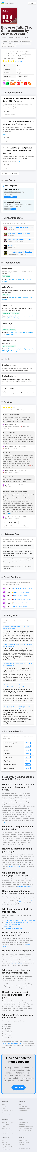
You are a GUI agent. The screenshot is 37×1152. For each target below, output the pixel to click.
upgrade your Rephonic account (11, 1043)
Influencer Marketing (7, 1131)
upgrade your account (13, 866)
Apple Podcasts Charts (8, 1146)
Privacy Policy (23, 1140)
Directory (4, 1142)
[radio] (3, 61)
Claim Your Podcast (7, 1110)
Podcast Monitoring (7, 1133)
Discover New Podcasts (26, 1128)
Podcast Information (24, 1108)
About (3, 1108)
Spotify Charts (6, 1149)
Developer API (6, 1115)
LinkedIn (21, 1144)
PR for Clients (5, 1124)
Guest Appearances (7, 1122)
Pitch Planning (23, 1110)
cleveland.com (26, 54)
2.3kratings (18, 61)
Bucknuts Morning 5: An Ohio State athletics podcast (20, 227)
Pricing (4, 1106)
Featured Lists (6, 1144)
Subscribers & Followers (26, 1126)
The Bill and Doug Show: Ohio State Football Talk (20, 233)
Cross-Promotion (6, 1128)
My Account (5, 1112)
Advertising (5, 1126)
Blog (3, 1140)
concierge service (16, 963)
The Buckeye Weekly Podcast (19, 240)
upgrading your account (24, 886)
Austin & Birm (13, 246)
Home (3, 1104)
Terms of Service (24, 1142)
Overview (22, 1104)
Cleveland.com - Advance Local (14, 37)
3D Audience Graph (24, 1122)
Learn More (18, 1087)
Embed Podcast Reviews (26, 1131)
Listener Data (23, 1106)
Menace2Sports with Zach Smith (20, 252)
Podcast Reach (23, 1124)
